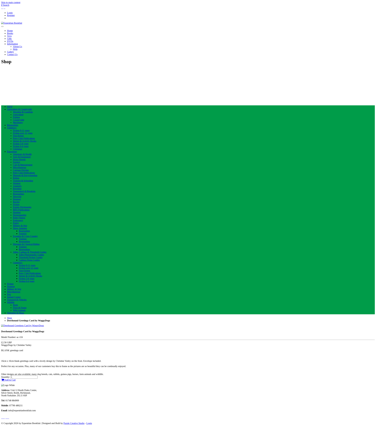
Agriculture (18, 114)
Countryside (18, 120)
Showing (17, 196)
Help (15, 49)
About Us (17, 46)
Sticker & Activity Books (24, 141)
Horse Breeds (19, 159)
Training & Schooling (23, 180)
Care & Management (22, 165)
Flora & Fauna (19, 307)
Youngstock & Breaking (24, 191)
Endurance (18, 220)
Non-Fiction (24, 270)
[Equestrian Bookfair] (11, 23)
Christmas (17, 149)
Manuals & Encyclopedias (25, 175)
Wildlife (10, 302)
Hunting (17, 212)
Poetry (16, 223)
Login (10, 12)
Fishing (16, 117)
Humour (17, 199)
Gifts (9, 38)
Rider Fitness (19, 217)
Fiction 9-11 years (21, 130)
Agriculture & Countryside (19, 109)
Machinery (18, 122)
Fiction (16, 204)
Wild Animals (19, 310)
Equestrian (12, 151)
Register (11, 15)
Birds (15, 305)
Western (16, 183)
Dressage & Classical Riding (26, 244)
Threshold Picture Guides (30, 257)
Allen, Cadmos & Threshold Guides (29, 252)
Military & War (20, 225)
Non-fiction (18, 135)
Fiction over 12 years (22, 133)
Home (10, 30)
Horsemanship (19, 215)
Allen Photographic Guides (31, 254)
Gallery (10, 52)
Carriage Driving (21, 170)
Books (10, 33)
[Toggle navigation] (2, 26)
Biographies (12, 125)
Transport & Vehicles (17, 299)
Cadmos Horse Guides (29, 260)
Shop (9, 318)
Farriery (16, 162)
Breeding (17, 188)
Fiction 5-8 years (20, 143)
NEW (9, 106)
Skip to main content (10, 2)
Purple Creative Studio (73, 423)
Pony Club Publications (24, 138)
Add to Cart (10, 380)
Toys (9, 36)
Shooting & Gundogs (23, 112)
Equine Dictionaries (22, 207)
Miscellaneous (19, 167)
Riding (16, 178)
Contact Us (12, 54)
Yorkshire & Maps (15, 313)
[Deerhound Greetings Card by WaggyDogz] (22, 325)
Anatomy (17, 186)
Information (12, 44)
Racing (16, 202)
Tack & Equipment (22, 157)
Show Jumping (20, 228)
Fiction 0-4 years (20, 146)
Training (23, 233)
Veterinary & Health (22, 154)
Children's (11, 128)
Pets (9, 294)
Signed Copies (14, 297)
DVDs (10, 41)
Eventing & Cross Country (25, 236)
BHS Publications (21, 210)
